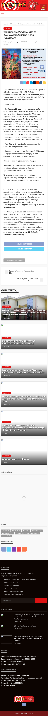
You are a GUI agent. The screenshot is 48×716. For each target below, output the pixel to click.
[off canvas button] (2, 14)
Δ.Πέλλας (8, 28)
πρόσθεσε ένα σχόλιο (15, 260)
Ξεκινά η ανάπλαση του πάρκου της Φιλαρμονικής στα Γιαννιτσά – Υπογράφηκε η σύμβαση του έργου (23, 371)
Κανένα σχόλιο (34, 42)
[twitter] (8, 549)
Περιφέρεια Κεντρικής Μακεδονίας (27, 533)
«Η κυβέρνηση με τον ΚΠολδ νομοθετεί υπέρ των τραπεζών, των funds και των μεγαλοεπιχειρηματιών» (29, 617)
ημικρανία (6, 536)
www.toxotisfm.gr (17, 594)
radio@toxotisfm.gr (16, 591)
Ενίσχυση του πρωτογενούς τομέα (25, 626)
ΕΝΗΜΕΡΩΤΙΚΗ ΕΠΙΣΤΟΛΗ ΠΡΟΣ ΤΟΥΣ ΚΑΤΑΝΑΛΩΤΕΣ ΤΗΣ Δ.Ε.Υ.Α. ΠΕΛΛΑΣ (18, 342)
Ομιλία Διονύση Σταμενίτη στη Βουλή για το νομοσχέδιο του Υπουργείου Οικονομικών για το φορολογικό (29, 638)
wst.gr (31, 713)
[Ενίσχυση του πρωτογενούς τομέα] (6, 629)
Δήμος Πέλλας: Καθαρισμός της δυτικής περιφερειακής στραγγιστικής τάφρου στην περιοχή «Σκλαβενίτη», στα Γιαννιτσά (23, 427)
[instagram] (14, 549)
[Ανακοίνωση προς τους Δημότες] (24, 452)
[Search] (45, 14)
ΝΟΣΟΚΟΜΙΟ (7, 533)
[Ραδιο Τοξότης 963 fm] (20, 5)
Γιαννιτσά (16, 530)
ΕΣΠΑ (26, 530)
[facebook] (3, 549)
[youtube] (19, 549)
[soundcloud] (24, 549)
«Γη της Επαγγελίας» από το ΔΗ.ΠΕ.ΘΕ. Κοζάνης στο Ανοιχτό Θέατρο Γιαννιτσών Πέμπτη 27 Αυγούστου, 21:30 (23, 398)
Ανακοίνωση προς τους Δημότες (15, 459)
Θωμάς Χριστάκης (12, 42)
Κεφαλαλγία (36, 530)
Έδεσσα (5, 530)
